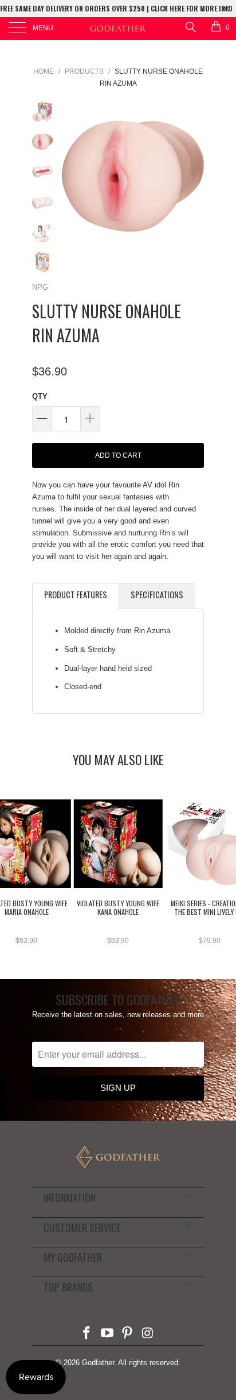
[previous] (72, 172)
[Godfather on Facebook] (87, 1334)
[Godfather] (118, 28)
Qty (40, 396)
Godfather (98, 1362)
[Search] (190, 27)
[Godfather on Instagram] (148, 1334)
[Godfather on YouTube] (107, 1334)
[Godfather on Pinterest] (127, 1334)
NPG (40, 287)
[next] (193, 172)
